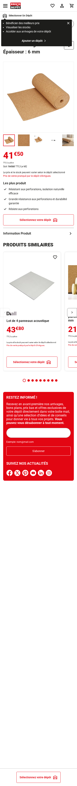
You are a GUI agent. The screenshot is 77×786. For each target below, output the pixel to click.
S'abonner (38, 451)
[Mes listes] (52, 5)
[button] (24, 380)
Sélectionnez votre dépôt (35, 219)
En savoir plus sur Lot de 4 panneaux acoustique (32, 311)
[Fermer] (68, 23)
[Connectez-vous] (62, 5)
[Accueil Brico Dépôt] (15, 6)
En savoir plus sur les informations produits (38, 233)
